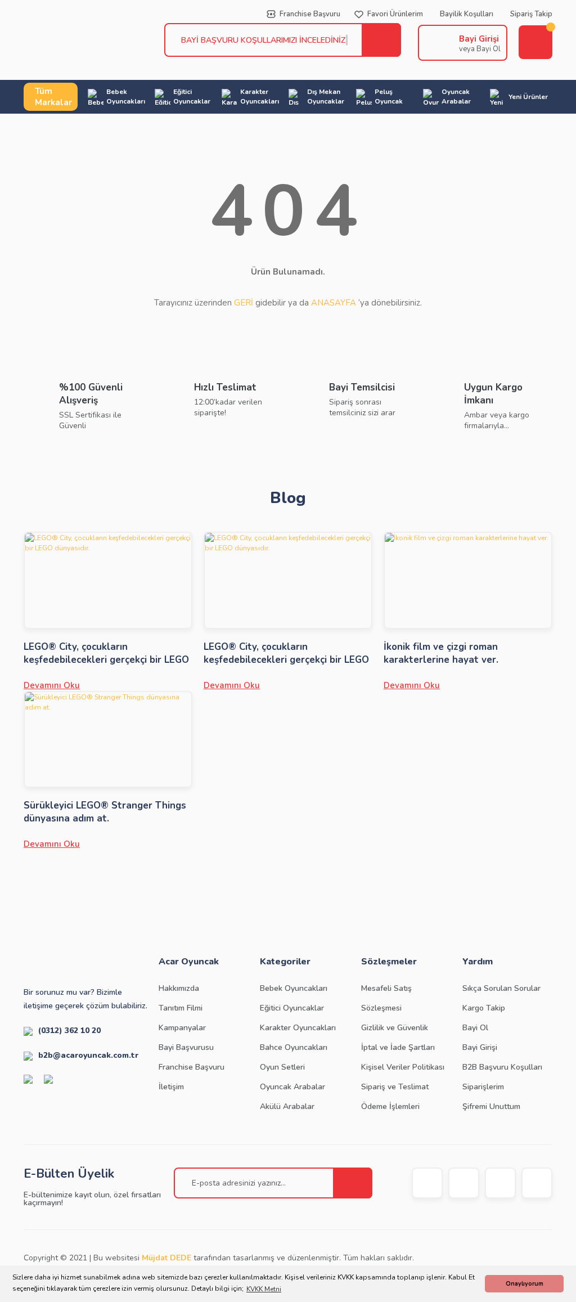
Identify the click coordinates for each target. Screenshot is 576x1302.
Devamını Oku (52, 685)
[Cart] (535, 42)
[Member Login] (436, 43)
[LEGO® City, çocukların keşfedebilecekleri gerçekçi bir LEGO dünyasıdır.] (108, 580)
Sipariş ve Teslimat (395, 1086)
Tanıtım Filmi (180, 1008)
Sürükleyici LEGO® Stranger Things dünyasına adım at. (105, 812)
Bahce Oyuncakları (293, 1047)
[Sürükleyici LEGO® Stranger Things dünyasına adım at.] (108, 739)
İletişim (171, 1086)
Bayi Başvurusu (186, 1047)
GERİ (243, 302)
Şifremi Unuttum (491, 1106)
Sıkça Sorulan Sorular (501, 988)
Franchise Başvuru (191, 1067)
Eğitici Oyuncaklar (292, 1008)
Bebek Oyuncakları (293, 988)
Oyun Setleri (282, 1067)
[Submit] (352, 1183)
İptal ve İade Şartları (398, 1047)
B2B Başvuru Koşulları (502, 1067)
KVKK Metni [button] (263, 1289)
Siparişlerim (483, 1086)
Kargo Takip (483, 1008)
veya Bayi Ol (480, 49)
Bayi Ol (475, 1027)
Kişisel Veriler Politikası (402, 1067)
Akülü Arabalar (287, 1106)
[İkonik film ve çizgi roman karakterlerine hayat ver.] (468, 580)
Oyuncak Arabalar (292, 1086)
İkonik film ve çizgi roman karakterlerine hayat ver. (441, 653)
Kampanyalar (182, 1027)
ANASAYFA (333, 302)
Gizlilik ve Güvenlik (394, 1027)
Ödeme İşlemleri (390, 1106)
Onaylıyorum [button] (524, 1283)
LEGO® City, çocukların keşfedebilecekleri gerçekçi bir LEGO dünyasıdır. (106, 653)
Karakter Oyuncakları (298, 1027)
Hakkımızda (179, 988)
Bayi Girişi (479, 38)
